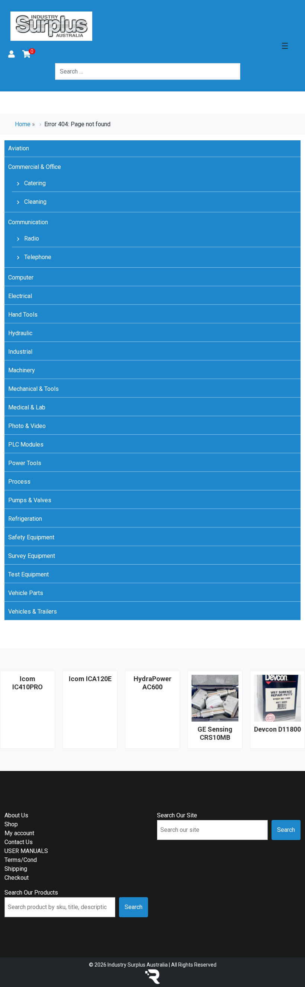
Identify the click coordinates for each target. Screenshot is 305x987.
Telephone (37, 257)
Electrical (20, 296)
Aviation (18, 148)
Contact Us (18, 842)
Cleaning (34, 201)
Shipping (15, 868)
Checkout (16, 877)
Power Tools (24, 463)
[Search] (245, 71)
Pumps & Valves (29, 500)
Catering (34, 183)
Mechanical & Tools (33, 388)
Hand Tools (23, 314)
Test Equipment (28, 574)
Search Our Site (177, 815)
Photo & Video (27, 425)
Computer (20, 277)
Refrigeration (25, 518)
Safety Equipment (31, 537)
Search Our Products (31, 892)
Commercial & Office (34, 166)
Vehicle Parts (25, 593)
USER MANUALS (26, 850)
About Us (16, 815)
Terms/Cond (20, 859)
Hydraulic (20, 333)
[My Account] (11, 54)
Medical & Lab (26, 407)
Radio (31, 238)
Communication (28, 222)
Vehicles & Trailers (32, 611)
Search (286, 829)
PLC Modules (26, 444)
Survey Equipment (31, 555)
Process (19, 481)
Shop (11, 824)
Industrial (20, 351)
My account (19, 833)
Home (22, 124)
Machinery (21, 370)
